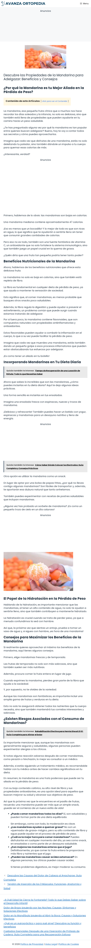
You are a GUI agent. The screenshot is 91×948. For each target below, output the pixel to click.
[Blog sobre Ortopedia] (23, 3)
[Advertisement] (45, 26)
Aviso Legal (51, 944)
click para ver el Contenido (54, 101)
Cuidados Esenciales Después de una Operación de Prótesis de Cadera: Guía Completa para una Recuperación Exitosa (42, 932)
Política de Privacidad (31, 944)
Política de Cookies (69, 944)
